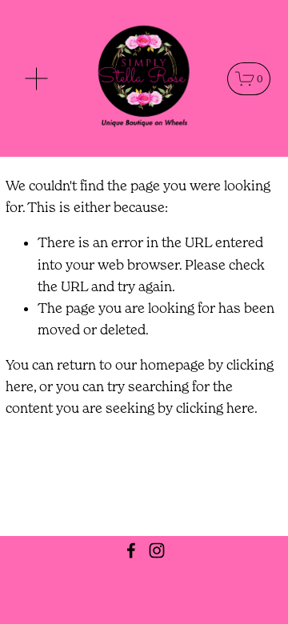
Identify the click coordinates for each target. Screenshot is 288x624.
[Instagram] (157, 550)
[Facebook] (131, 550)
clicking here (215, 408)
